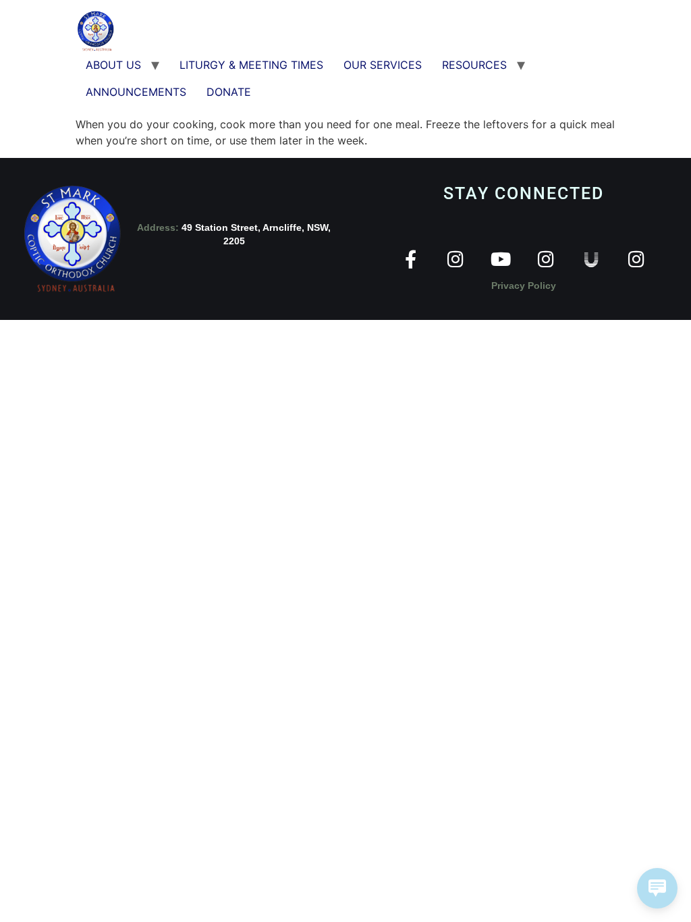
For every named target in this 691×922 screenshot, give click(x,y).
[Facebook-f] (411, 259)
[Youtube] (501, 259)
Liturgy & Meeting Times (251, 65)
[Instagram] (456, 259)
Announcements (136, 92)
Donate (228, 92)
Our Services (382, 65)
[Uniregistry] (591, 259)
